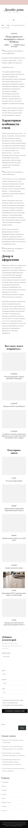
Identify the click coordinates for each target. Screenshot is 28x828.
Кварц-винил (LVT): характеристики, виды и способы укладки (14, 594)
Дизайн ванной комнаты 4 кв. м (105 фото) (14, 539)
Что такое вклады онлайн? (14, 481)
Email (4, 679)
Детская (4, 794)
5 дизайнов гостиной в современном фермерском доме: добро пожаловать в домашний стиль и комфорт (14, 436)
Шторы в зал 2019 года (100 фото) (14, 406)
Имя (3, 670)
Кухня (14, 478)
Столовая (4, 810)
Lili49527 (7, 45)
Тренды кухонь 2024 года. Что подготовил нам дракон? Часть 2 (14, 624)
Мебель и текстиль (6, 802)
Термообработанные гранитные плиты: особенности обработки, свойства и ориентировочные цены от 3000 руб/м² (11, 762)
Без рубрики (5, 782)
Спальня (14, 565)
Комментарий (6, 653)
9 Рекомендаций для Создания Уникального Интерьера (14, 377)
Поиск (3, 724)
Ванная (14, 505)
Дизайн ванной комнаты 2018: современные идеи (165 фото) (14, 509)
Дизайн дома (14, 10)
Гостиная (14, 33)
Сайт (3, 689)
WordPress (20, 825)
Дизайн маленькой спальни (14, 568)
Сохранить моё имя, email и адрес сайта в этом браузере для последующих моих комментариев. (12, 702)
